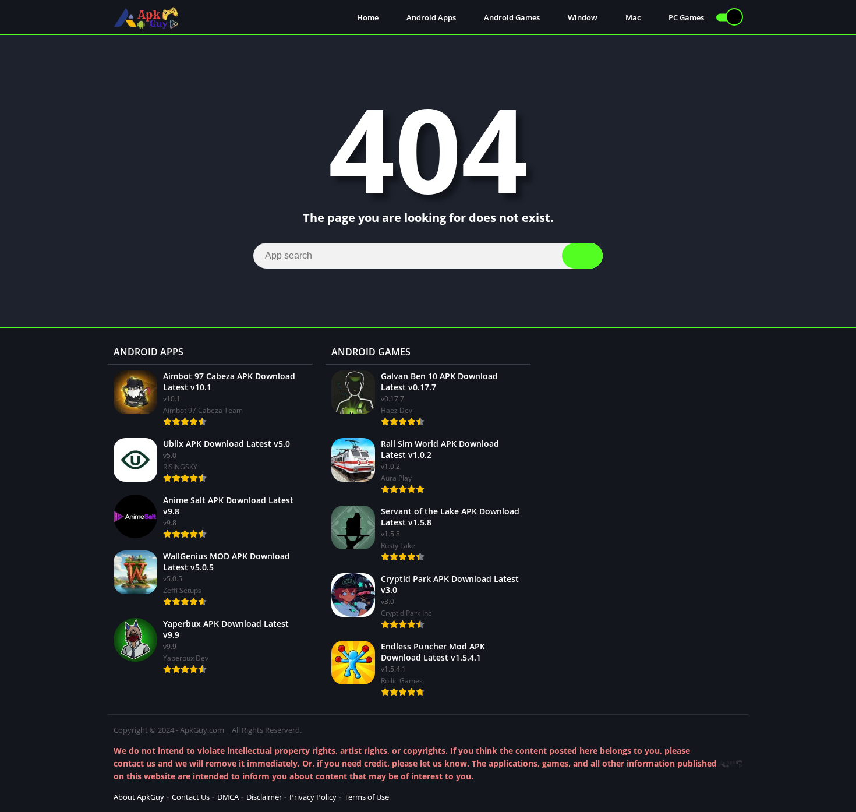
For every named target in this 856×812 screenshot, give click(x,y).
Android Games (511, 17)
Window (581, 17)
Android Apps (430, 17)
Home (367, 17)
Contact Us (191, 797)
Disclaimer (264, 797)
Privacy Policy (313, 797)
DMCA (228, 797)
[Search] (582, 256)
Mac (632, 17)
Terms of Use (366, 797)
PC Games (685, 17)
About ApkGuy (139, 797)
